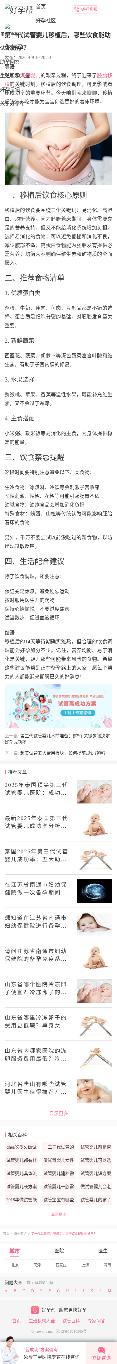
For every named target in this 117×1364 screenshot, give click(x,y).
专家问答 (96, 1321)
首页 (41, 6)
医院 (59, 1250)
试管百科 (71, 1321)
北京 (15, 1265)
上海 (85, 1265)
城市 (14, 1251)
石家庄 (61, 1265)
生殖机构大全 (42, 1321)
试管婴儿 (30, 75)
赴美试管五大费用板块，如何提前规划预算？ (64, 753)
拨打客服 (89, 9)
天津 (37, 1265)
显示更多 (58, 1113)
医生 (103, 1250)
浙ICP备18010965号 (71, 1331)
